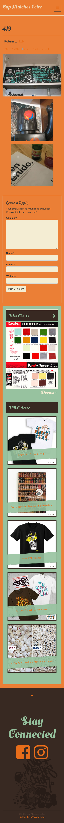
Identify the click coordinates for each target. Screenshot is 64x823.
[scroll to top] (32, 695)
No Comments (40, 49)
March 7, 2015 (12, 49)
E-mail (9, 264)
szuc (26, 49)
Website (11, 276)
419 (21, 41)
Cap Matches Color (22, 6)
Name (9, 253)
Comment (11, 218)
